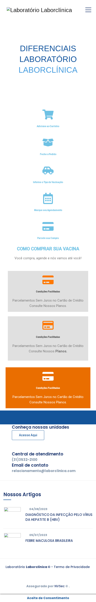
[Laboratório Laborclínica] (39, 10)
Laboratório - (30, 567)
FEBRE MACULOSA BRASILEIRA (49, 540)
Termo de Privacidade (72, 567)
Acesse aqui (28, 435)
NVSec (59, 586)
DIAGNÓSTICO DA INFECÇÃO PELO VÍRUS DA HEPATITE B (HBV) (58, 517)
